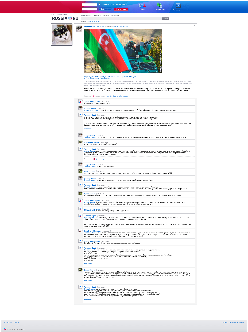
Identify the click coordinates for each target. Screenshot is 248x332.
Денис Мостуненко (91, 110)
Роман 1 (108, 96)
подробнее (88, 129)
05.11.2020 (100, 26)
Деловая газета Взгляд (120, 26)
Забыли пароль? (122, 5)
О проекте (225, 322)
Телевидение (8, 322)
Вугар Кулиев (89, 180)
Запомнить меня (108, 5)
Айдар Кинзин (89, 151)
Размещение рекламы (237, 322)
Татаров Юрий (89, 137)
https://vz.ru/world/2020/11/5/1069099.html (97, 78)
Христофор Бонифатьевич (121, 96)
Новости (16, 322)
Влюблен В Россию (92, 250)
